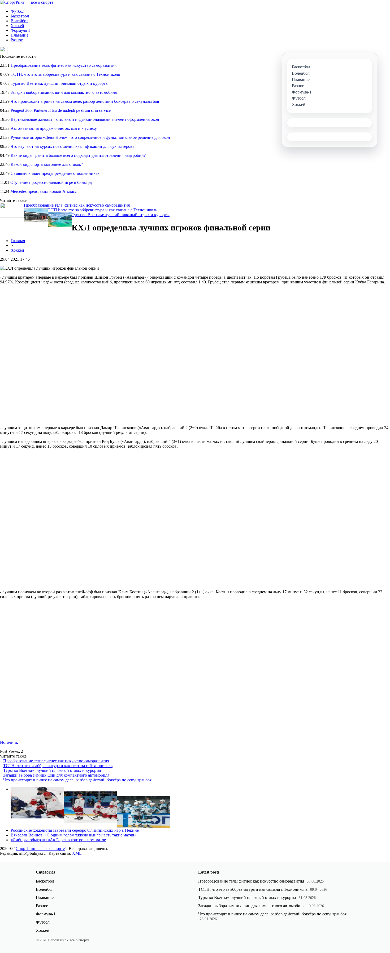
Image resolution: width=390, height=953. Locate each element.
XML (77, 853)
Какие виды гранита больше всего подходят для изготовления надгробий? (78, 155)
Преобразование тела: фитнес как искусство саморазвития (63, 65)
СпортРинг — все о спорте (40, 848)
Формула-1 (20, 30)
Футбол (17, 11)
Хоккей (17, 25)
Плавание (19, 35)
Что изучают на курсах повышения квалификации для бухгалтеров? (72, 146)
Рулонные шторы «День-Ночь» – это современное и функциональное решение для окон (90, 137)
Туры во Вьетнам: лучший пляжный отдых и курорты (60, 83)
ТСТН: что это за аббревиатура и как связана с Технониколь (65, 74)
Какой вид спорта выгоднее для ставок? (47, 164)
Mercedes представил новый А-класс (43, 191)
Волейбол (19, 21)
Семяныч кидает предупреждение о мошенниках (55, 173)
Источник (9, 742)
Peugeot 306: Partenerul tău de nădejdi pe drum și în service (61, 110)
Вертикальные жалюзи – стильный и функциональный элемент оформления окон (85, 119)
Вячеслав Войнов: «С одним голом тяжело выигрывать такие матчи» (73, 835)
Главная (18, 240)
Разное (17, 40)
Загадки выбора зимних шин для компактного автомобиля (64, 92)
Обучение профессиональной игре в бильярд (51, 182)
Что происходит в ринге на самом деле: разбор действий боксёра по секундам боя (85, 101)
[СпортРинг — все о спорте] (26, 2)
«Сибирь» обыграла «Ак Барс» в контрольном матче (58, 840)
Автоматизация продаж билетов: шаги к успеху (54, 128)
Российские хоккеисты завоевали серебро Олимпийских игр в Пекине (75, 830)
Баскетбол (20, 16)
